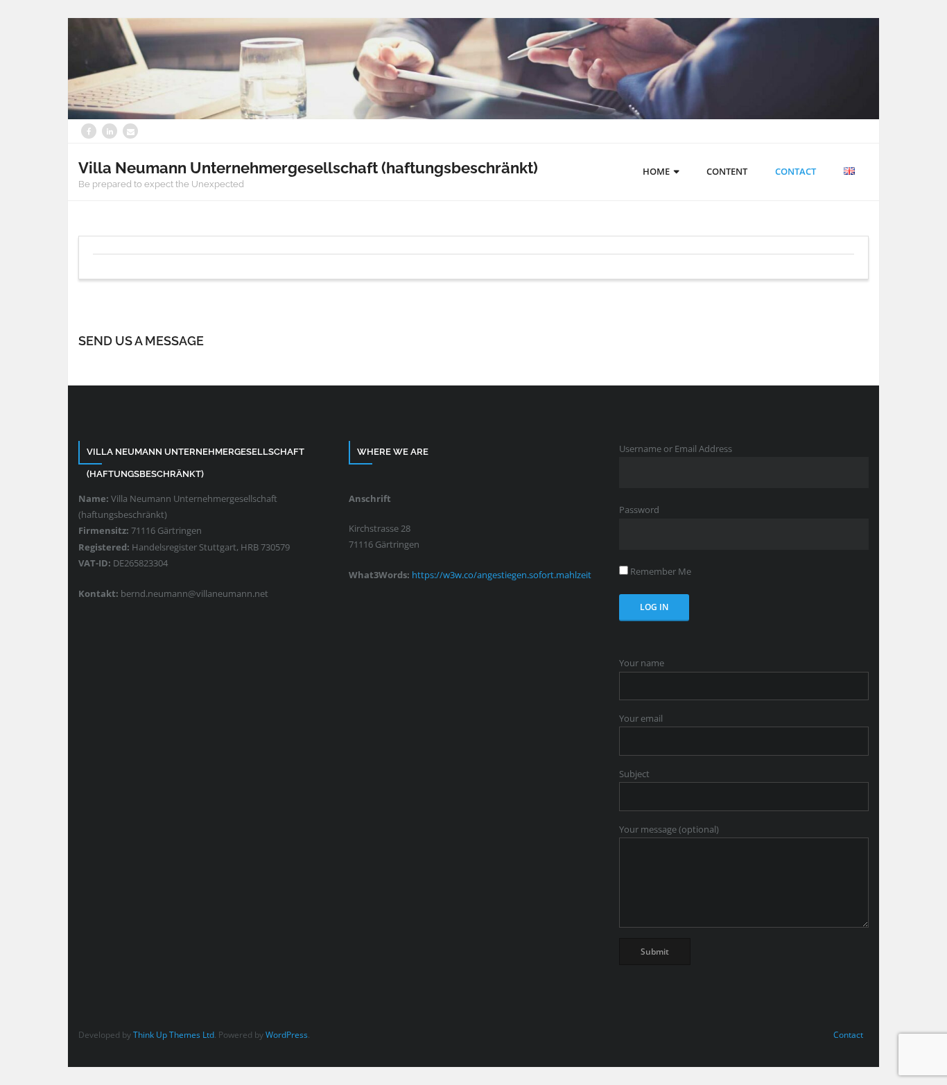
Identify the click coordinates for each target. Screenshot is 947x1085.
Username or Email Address (675, 448)
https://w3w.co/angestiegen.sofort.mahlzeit (501, 574)
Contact (848, 1035)
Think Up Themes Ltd (173, 1035)
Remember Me (659, 571)
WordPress (287, 1035)
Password (639, 509)
